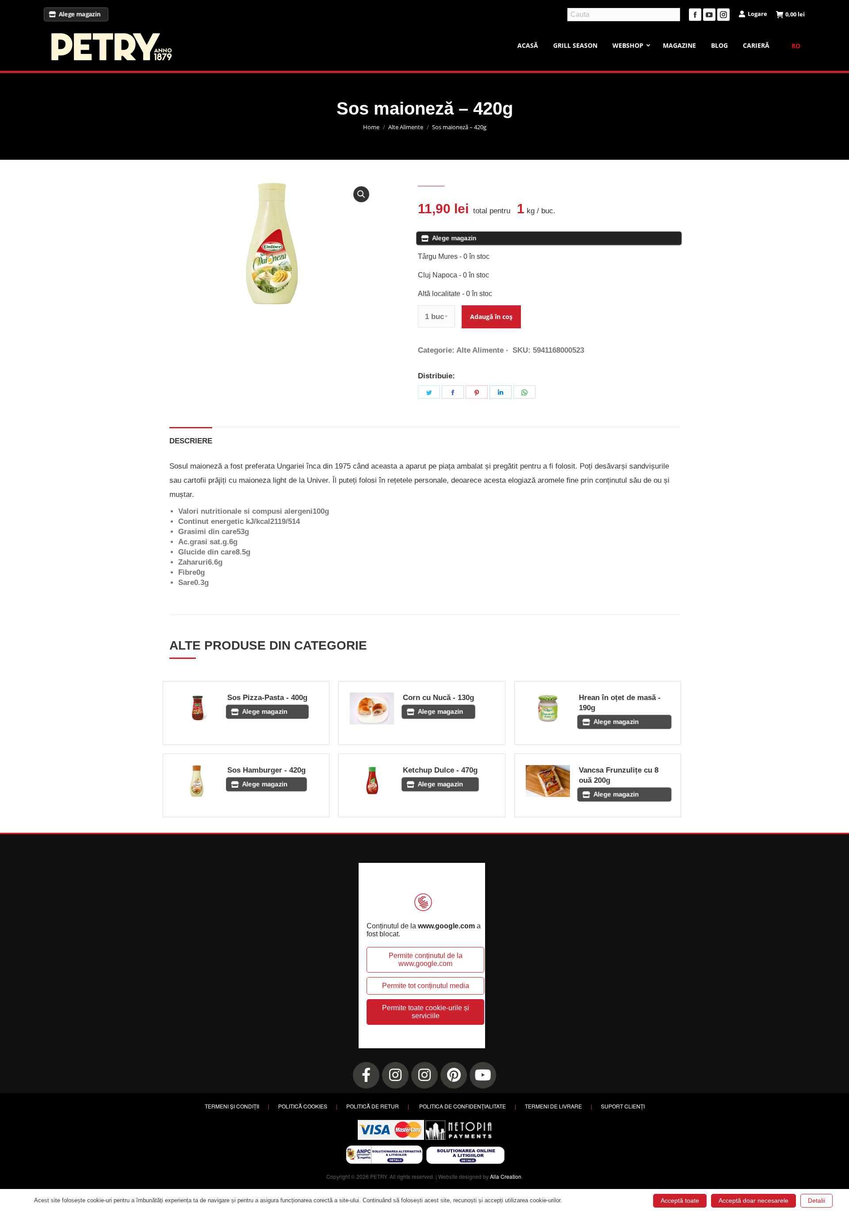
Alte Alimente (480, 350)
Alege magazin (79, 14)
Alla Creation (505, 1176)
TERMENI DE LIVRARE (553, 1106)
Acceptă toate (680, 1200)
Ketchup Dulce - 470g (440, 770)
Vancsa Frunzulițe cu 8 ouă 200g (618, 775)
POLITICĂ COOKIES (302, 1106)
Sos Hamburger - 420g (266, 770)
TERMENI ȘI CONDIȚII (232, 1106)
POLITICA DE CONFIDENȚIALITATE (462, 1106)
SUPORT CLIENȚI (623, 1106)
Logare (757, 14)
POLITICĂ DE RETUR (372, 1106)
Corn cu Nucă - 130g (438, 697)
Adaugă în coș (491, 316)
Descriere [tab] (190, 441)
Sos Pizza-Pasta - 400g (267, 697)
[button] (361, 194)
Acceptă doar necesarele (753, 1200)
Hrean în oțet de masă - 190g (620, 702)
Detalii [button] (816, 1200)
